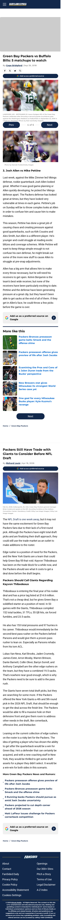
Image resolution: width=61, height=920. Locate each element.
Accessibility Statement (15, 889)
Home (5, 426)
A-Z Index (42, 889)
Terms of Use (44, 879)
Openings (42, 863)
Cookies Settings (11, 895)
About (5, 863)
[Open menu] (4, 4)
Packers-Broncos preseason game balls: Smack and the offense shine (28, 790)
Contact (6, 868)
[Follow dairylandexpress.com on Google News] (54, 318)
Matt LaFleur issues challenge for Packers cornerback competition (30, 815)
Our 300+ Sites (45, 868)
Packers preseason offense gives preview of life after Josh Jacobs (31, 782)
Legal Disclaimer (46, 884)
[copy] (20, 71)
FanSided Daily (10, 874)
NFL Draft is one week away (23, 519)
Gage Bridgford (14, 65)
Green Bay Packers (19, 426)
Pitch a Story (44, 874)
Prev (11, 124)
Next (49, 124)
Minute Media (16, 902)
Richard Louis (13, 463)
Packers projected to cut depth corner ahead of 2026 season (27, 807)
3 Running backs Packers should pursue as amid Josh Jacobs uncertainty (30, 799)
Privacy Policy (10, 879)
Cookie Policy (9, 884)
